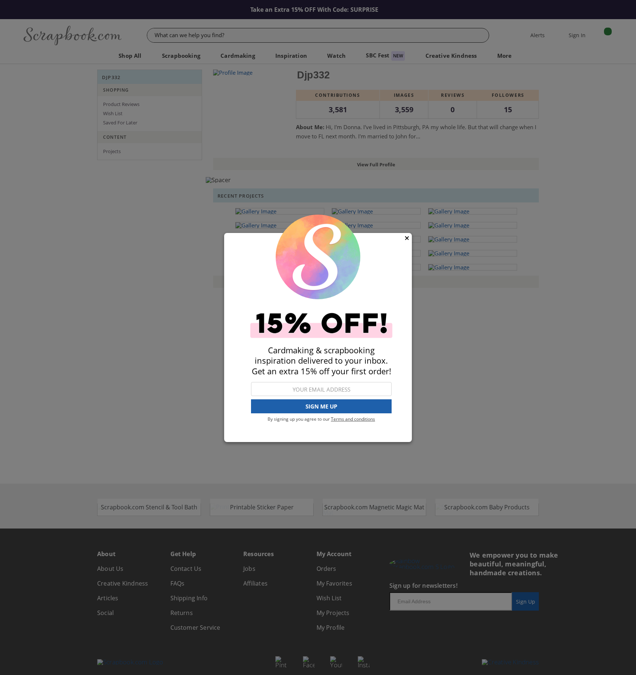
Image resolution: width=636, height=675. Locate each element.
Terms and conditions (353, 419)
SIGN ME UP (321, 406)
